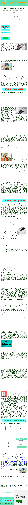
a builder (13, 457)
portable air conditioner (20, 222)
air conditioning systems (13, 275)
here (26, 476)
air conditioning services (9, 417)
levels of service (11, 144)
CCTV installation (23, 457)
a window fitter (19, 456)
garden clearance (22, 459)
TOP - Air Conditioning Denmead (7, 489)
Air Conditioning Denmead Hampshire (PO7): (9, 14)
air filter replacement (17, 296)
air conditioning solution (6, 23)
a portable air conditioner (22, 305)
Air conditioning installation (7, 203)
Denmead (20, 203)
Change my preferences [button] (19, 502)
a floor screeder (8, 459)
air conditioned (17, 164)
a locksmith (23, 460)
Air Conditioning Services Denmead (10, 436)
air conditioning (24, 155)
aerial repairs (23, 458)
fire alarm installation (5, 465)
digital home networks (10, 458)
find (4, 425)
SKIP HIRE (11, 463)
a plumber (20, 464)
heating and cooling (10, 111)
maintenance (25, 135)
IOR (7, 190)
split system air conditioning (20, 397)
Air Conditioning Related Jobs (13, 486)
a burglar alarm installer (10, 460)
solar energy (14, 462)
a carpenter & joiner (22, 463)
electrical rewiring (8, 464)
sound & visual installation (10, 461)
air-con (4, 60)
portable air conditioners (10, 411)
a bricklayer (3, 457)
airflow (6, 353)
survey (25, 160)
